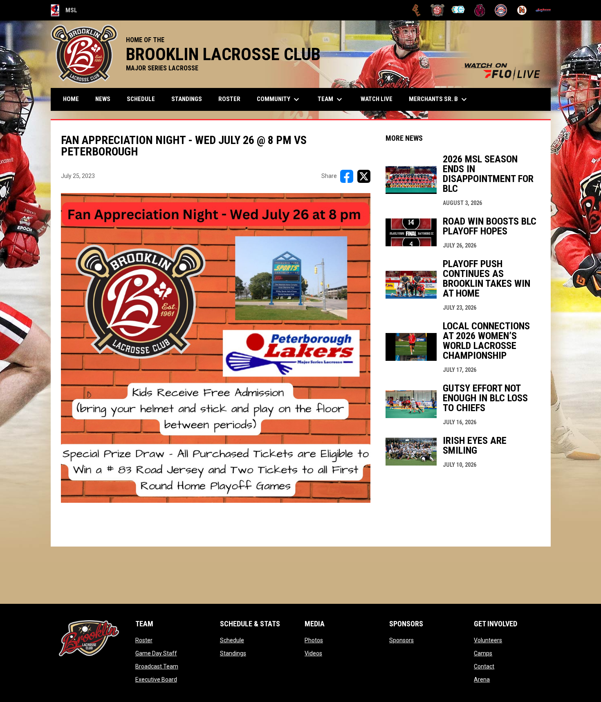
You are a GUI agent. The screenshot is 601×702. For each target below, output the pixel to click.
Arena (482, 679)
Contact (484, 666)
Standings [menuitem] (186, 99)
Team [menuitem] (331, 99)
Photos (314, 640)
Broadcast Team (156, 666)
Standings (233, 653)
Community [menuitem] (279, 99)
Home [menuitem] (71, 99)
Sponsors (401, 640)
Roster (143, 640)
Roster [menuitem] (229, 99)
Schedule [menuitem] (141, 99)
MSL (64, 11)
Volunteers (488, 640)
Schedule (232, 640)
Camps (483, 653)
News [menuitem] (102, 99)
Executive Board (156, 679)
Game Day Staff (156, 653)
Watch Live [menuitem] (380, 99)
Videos (313, 653)
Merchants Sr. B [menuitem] (439, 99)
